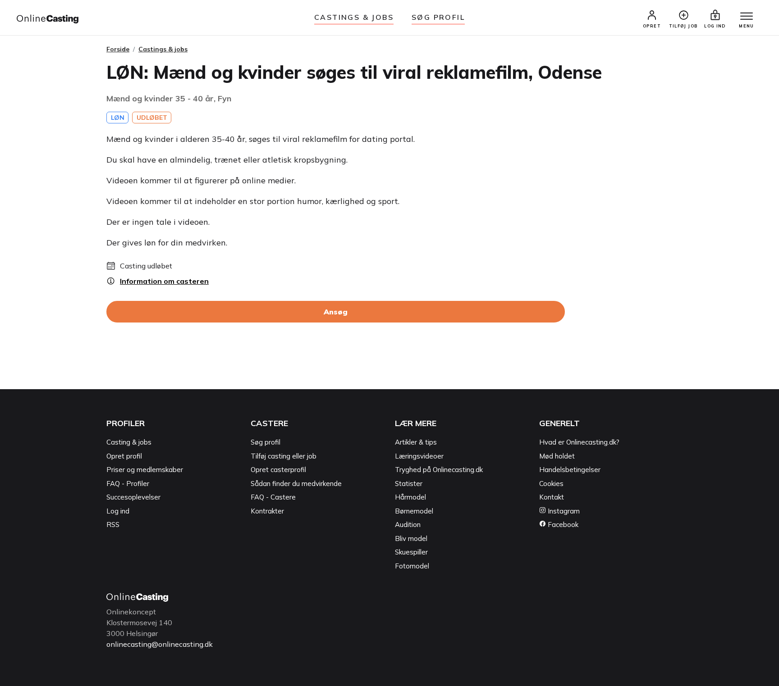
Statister (408, 483)
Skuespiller (411, 552)
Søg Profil (438, 17)
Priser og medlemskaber (144, 469)
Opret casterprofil (278, 469)
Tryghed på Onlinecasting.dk (439, 469)
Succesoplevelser (133, 497)
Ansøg (336, 311)
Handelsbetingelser (569, 469)
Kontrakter (267, 511)
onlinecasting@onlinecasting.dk (159, 644)
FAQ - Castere (273, 497)
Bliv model (411, 538)
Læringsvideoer (419, 456)
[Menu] (747, 16)
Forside (117, 49)
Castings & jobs (354, 17)
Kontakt (551, 497)
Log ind (117, 511)
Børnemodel (414, 511)
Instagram (563, 511)
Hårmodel (410, 497)
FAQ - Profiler (127, 483)
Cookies (551, 483)
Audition (408, 524)
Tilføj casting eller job (283, 456)
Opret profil (124, 456)
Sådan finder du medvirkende (296, 483)
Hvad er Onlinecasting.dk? (579, 442)
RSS (112, 524)
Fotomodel (412, 566)
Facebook (562, 524)
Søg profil (265, 442)
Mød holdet (557, 456)
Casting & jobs (128, 442)
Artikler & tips (416, 442)
